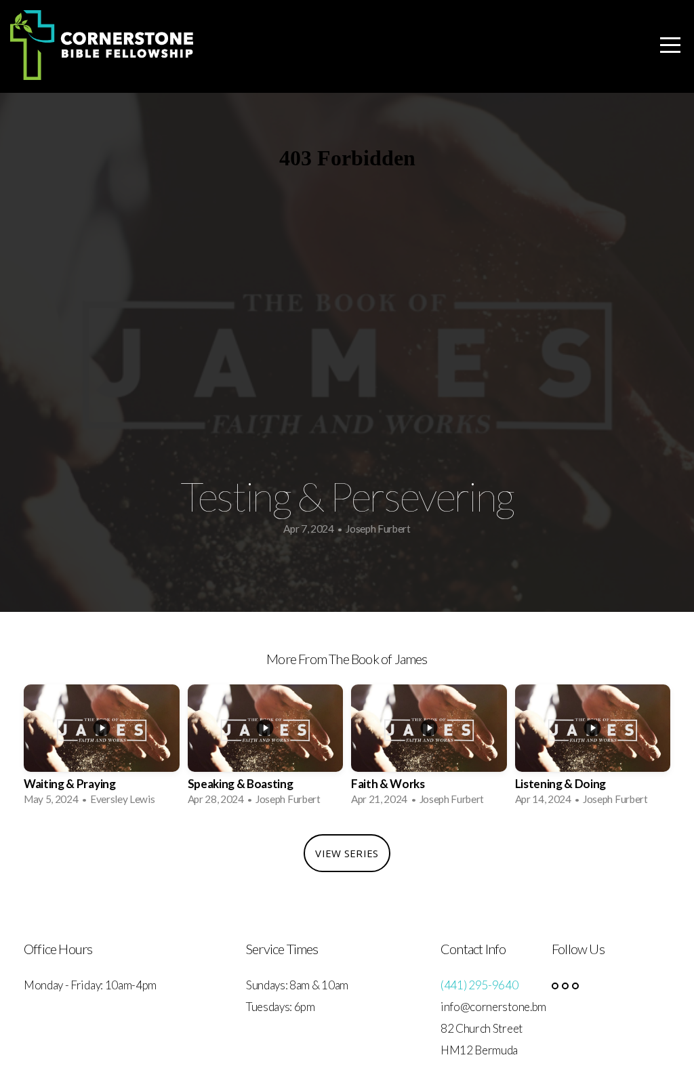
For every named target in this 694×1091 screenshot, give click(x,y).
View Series (346, 853)
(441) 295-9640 (479, 985)
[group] (102, 749)
